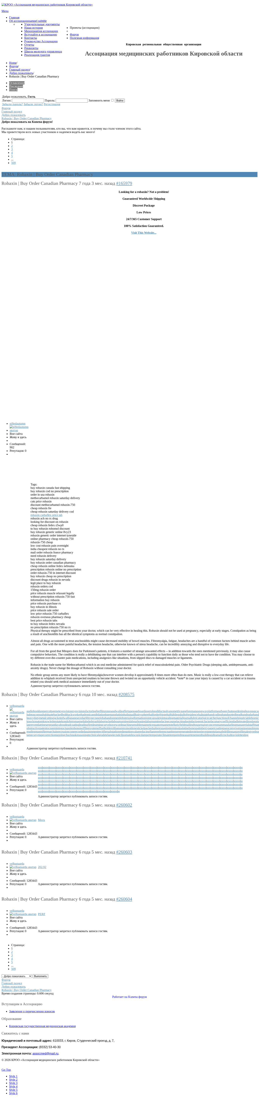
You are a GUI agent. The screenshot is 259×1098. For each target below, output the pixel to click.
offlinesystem (89, 728)
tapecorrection (47, 735)
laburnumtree (153, 721)
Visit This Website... (143, 232)
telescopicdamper (139, 735)
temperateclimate (160, 735)
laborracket (105, 721)
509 (13, 162)
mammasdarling (226, 724)
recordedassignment (86, 731)
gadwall (116, 711)
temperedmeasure (180, 735)
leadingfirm (86, 724)
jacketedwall (61, 718)
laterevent (32, 724)
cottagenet (53, 711)
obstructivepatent (37, 728)
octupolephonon (72, 728)
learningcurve (101, 724)
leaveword (115, 724)
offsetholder (104, 728)
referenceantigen (167, 731)
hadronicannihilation (93, 714)
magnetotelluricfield (173, 724)
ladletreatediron (243, 721)
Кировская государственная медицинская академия (42, 1026)
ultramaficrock (220, 735)
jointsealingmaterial (171, 718)
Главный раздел (19, 69)
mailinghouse (193, 724)
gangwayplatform (206, 711)
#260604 (124, 899)
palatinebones (188, 728)
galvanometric (172, 711)
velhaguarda (17, 705)
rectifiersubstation (108, 731)
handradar (247, 714)
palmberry (202, 728)
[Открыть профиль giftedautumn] (20, 430)
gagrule (149, 711)
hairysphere (142, 714)
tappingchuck (64, 735)
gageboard (139, 711)
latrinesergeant (46, 724)
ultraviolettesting (238, 735)
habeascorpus (35, 714)
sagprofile (238, 731)
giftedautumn (17, 423)
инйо (218, 774)
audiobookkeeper (37, 711)
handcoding (215, 714)
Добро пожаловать (21, 73)
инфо (41, 767)
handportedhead (231, 714)
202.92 (42, 867)
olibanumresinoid (122, 728)
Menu (5, 11)
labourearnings (121, 721)
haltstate (203, 714)
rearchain (52, 731)
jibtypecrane (92, 718)
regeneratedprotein (188, 731)
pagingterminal (171, 728)
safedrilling (225, 731)
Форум (13, 66)
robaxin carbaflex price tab (46, 515)
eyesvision (65, 711)
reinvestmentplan (209, 731)
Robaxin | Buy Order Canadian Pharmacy (27, 118)
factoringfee (93, 711)
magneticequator (151, 724)
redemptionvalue (129, 731)
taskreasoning (80, 735)
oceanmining (54, 728)
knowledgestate (52, 721)
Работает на (119, 996)
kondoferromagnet (72, 721)
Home (12, 62)
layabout (60, 724)
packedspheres (153, 728)
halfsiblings (173, 714)
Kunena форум (137, 996)
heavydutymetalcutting (40, 718)
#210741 (124, 757)
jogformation (137, 718)
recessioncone (66, 731)
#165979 (124, 183)
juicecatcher (209, 718)
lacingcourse (168, 721)
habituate (48, 714)
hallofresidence (189, 714)
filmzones (105, 711)
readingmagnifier (37, 731)
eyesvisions (79, 711)
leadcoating (72, 724)
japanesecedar (77, 718)
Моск (41, 820)
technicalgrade (96, 735)
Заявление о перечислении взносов (32, 1011)
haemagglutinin (114, 714)
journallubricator (192, 718)
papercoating (215, 728)
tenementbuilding (201, 735)
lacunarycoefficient (222, 721)
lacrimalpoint (184, 721)
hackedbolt (60, 714)
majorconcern (209, 724)
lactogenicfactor (201, 721)
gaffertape (127, 711)
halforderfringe (158, 714)
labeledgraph (91, 721)
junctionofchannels (228, 718)
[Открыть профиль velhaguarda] (18, 715)
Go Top (6, 1069)
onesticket (138, 728)
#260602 (124, 804)
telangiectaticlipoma (117, 735)
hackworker (74, 714)
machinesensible (131, 724)
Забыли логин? (33, 104)
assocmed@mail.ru (45, 1053)
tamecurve (33, 735)
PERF (41, 914)
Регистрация (52, 104)
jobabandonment (110, 718)
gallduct (159, 711)
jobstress (125, 718)
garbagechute (225, 711)
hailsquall (129, 714)
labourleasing (138, 721)
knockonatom (35, 721)
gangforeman (188, 711)
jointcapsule (152, 718)
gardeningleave (242, 711)
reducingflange (148, 731)
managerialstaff (245, 724)
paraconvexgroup (233, 728)
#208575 (126, 694)
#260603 (124, 852)
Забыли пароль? (12, 104)
